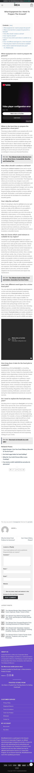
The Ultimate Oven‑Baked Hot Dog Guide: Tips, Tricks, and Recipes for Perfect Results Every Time (18, 617)
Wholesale (6, 716)
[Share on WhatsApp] (10, 469)
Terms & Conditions (8, 709)
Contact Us (6, 719)
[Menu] (2, 5)
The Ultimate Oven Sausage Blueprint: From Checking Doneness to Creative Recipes (18, 623)
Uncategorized (16, 522)
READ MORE (27, 1)
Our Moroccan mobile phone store (12, 666)
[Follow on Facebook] (8, 675)
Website (5, 583)
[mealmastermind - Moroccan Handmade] (17, 5)
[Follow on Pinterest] (12, 675)
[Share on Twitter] (17, 469)
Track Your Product (8, 712)
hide (11, 25)
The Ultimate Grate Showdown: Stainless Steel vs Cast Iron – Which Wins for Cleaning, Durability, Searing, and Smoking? (19, 629)
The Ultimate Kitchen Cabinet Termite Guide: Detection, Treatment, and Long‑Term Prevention (19, 636)
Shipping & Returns (8, 706)
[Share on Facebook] (13, 469)
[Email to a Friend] (20, 469)
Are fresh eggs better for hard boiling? (15, 454)
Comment (6, 554)
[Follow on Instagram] (10, 675)
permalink (30, 522)
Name (5, 568)
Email (5, 576)
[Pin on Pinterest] (23, 469)
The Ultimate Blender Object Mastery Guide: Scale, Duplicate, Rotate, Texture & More (18, 611)
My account (6, 726)
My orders (6, 729)
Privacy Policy (6, 702)
